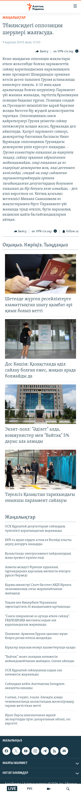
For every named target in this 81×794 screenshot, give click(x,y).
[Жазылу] (64, 751)
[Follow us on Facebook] (6, 751)
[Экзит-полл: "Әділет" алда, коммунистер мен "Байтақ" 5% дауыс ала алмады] (40, 404)
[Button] (42, 51)
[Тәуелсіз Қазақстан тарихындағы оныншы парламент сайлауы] (40, 469)
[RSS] (54, 751)
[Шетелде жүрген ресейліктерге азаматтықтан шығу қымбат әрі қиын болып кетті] (40, 274)
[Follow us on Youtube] (26, 751)
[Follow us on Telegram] (45, 751)
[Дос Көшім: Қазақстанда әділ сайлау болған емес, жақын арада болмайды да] (40, 339)
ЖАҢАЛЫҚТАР (14, 18)
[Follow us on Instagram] (35, 751)
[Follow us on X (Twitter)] (16, 751)
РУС (30, 788)
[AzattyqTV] (48, 789)
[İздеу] (68, 789)
